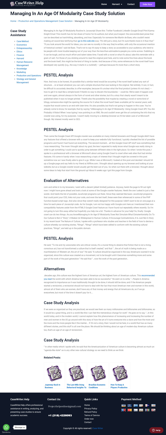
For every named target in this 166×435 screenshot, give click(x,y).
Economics (22, 45)
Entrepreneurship (24, 48)
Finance (20, 55)
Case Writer (97, 428)
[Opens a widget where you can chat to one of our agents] (156, 430)
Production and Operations (29, 75)
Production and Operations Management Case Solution (45, 21)
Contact (130, 4)
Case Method (23, 41)
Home (104, 4)
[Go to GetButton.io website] (6, 432)
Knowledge (22, 68)
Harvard (116, 4)
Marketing (21, 72)
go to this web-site (86, 41)
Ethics (19, 51)
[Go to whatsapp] (6, 427)
